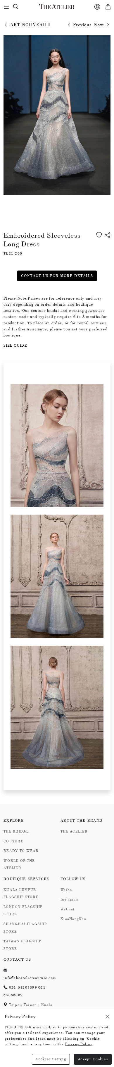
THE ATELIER (74, 831)
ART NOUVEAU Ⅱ (29, 24)
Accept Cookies (93, 1059)
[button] (107, 243)
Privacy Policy (78, 1044)
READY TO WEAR (21, 851)
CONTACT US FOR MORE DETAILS (57, 275)
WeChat (68, 909)
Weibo (66, 890)
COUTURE (13, 841)
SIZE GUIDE (15, 345)
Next (99, 24)
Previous (82, 24)
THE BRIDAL (16, 831)
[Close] (107, 1016)
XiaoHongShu (73, 919)
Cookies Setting (51, 1059)
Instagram (70, 899)
